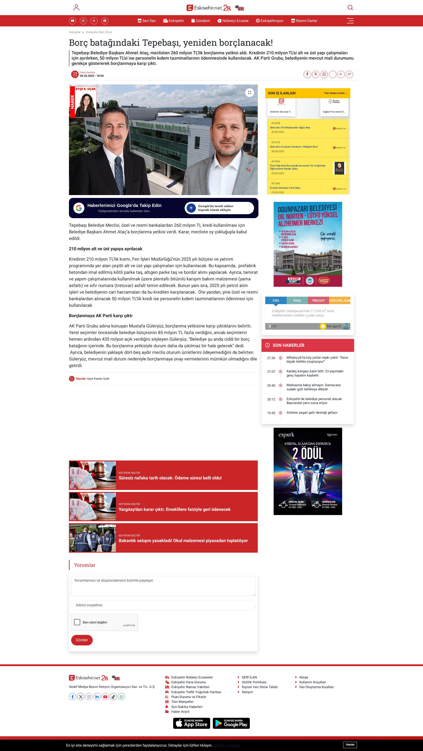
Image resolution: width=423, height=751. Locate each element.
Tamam (350, 744)
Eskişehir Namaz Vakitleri (190, 687)
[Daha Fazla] (332, 74)
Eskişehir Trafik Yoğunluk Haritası (196, 692)
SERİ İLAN (249, 677)
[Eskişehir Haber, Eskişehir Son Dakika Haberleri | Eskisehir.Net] (215, 7)
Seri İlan (149, 20)
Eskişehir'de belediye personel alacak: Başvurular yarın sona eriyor (315, 401)
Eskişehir (176, 20)
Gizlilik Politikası (254, 682)
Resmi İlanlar (306, 20)
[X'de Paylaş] (315, 74)
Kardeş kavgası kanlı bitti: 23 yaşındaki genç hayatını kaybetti (315, 373)
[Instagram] (89, 696)
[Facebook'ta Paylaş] (307, 74)
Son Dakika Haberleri (186, 707)
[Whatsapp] (121, 696)
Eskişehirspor (272, 20)
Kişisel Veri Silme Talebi (260, 687)
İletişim (247, 692)
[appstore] (192, 723)
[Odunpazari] (308, 244)
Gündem (203, 20)
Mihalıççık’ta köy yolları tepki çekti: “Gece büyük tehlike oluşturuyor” (317, 360)
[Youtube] (105, 696)
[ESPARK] (308, 471)
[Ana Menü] (350, 21)
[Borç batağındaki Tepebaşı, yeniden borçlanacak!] (163, 139)
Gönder (82, 640)
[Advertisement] (163, 419)
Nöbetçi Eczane (236, 20)
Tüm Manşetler (182, 702)
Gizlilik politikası (226, 745)
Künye (303, 677)
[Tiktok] (113, 696)
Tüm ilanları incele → (336, 93)
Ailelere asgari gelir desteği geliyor (312, 413)
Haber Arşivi (180, 712)
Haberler (75, 32)
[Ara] (350, 7)
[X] (80, 696)
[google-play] (231, 723)
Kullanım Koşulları (312, 682)
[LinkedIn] (97, 696)
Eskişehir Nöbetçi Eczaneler (192, 677)
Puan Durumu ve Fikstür (188, 697)
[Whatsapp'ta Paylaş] (324, 74)
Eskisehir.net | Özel (99, 32)
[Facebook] (72, 696)
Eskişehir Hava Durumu (188, 682)
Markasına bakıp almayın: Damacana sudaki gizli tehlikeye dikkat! (314, 387)
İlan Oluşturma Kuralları (316, 687)
